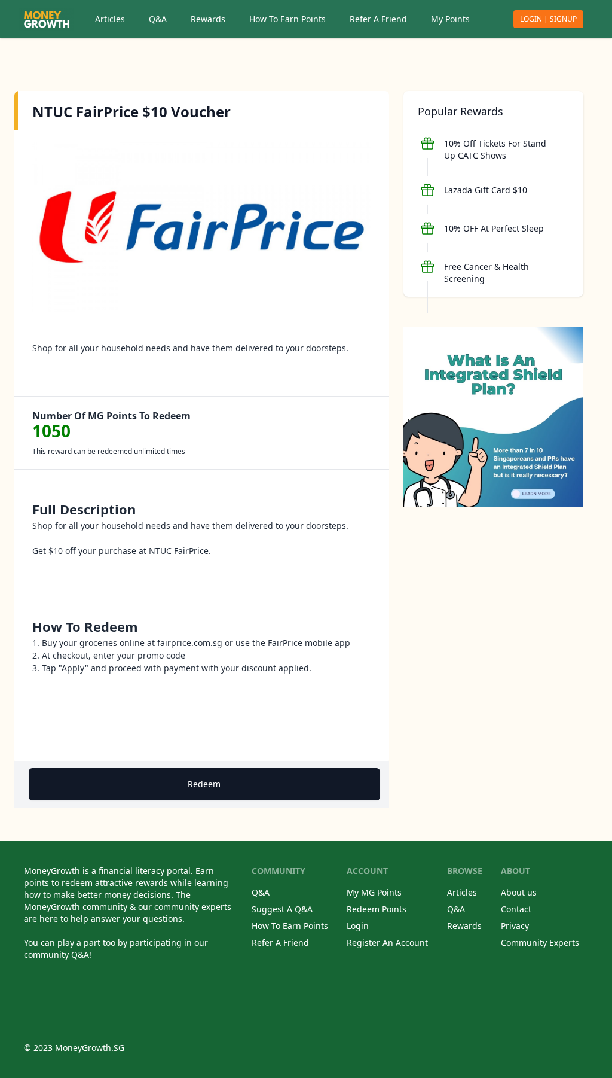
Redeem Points (376, 909)
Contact (516, 909)
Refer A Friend (378, 19)
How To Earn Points (287, 19)
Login (358, 925)
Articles (110, 19)
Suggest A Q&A (282, 909)
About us (519, 892)
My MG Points (374, 892)
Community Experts (540, 942)
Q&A (158, 19)
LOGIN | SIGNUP (548, 19)
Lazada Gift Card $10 (485, 190)
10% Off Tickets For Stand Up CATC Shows (495, 149)
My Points (450, 19)
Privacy (515, 925)
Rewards (208, 19)
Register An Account (387, 942)
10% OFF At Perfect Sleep (494, 228)
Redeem (204, 784)
